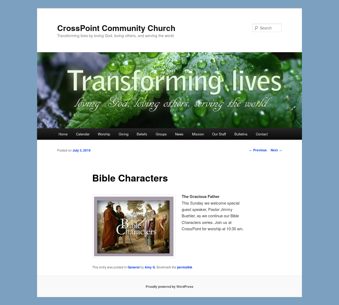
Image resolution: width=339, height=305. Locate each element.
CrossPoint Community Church (116, 27)
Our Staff (219, 133)
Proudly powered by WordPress (169, 286)
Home (63, 133)
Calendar (83, 133)
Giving (123, 133)
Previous (258, 150)
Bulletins (241, 133)
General (134, 267)
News (179, 133)
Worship (104, 133)
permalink (184, 267)
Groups (161, 133)
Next (276, 150)
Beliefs (142, 133)
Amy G (150, 267)
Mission (198, 133)
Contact (262, 133)
